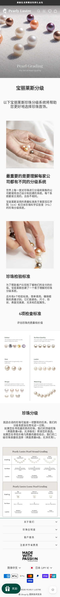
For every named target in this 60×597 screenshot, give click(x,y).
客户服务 (29, 537)
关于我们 (29, 522)
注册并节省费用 (29, 545)
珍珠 (53, 428)
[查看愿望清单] (49, 11)
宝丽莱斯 (17, 102)
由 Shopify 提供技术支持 (30, 594)
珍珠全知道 (29, 529)
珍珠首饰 (39, 107)
